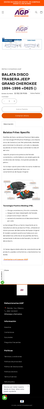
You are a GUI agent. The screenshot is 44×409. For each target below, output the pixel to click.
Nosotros (7, 327)
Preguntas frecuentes (12, 342)
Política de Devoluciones (13, 366)
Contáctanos (9, 332)
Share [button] (6, 270)
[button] (2, 12)
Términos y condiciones (13, 356)
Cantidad (5, 96)
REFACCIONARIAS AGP (24, 405)
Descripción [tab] (8, 124)
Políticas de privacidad (13, 361)
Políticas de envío (10, 372)
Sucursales (8, 337)
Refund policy (9, 382)
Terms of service (10, 377)
